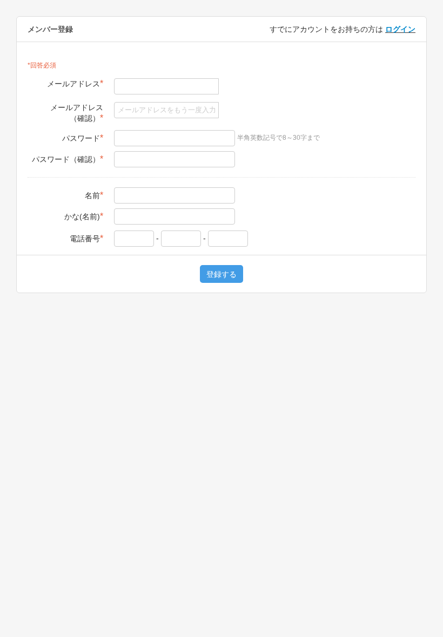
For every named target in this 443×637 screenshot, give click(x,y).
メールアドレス (75, 83)
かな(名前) (83, 216)
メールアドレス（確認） (76, 113)
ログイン (400, 29)
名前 (94, 195)
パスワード (82, 138)
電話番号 (86, 238)
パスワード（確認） (67, 159)
